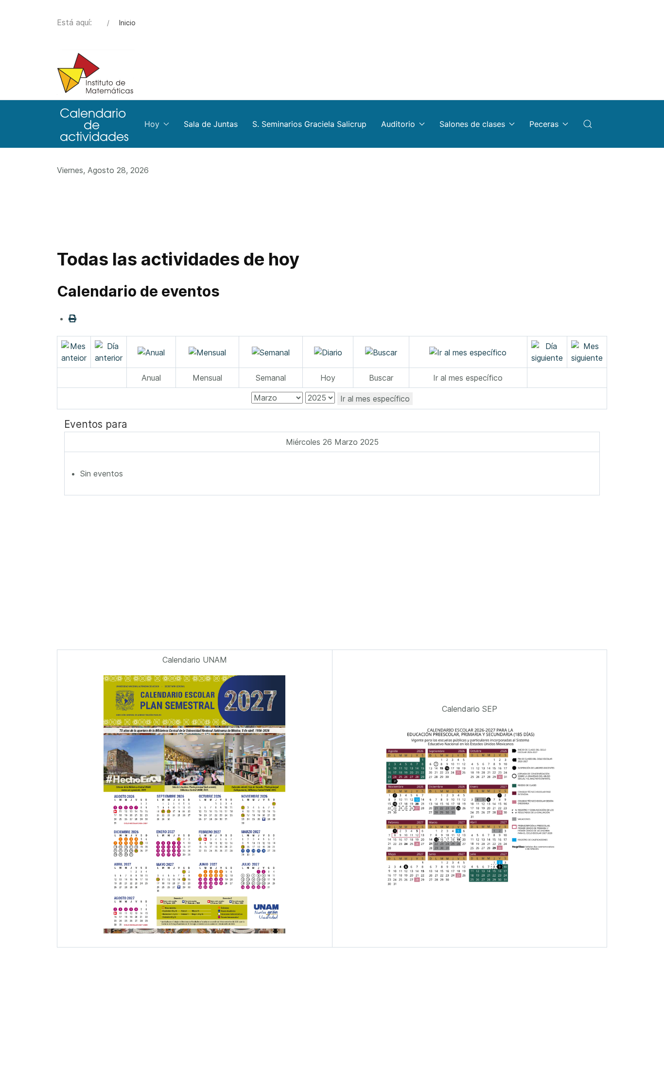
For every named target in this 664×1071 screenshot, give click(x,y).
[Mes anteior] (74, 351)
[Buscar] (381, 351)
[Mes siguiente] (587, 351)
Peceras (544, 124)
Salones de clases (472, 124)
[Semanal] (271, 351)
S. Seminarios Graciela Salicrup (309, 124)
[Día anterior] (108, 351)
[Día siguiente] (547, 351)
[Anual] (151, 351)
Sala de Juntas (211, 124)
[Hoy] (328, 351)
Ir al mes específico (375, 399)
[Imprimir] (72, 318)
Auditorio (398, 124)
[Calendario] (93, 124)
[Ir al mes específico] (468, 351)
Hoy (151, 124)
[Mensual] (207, 351)
